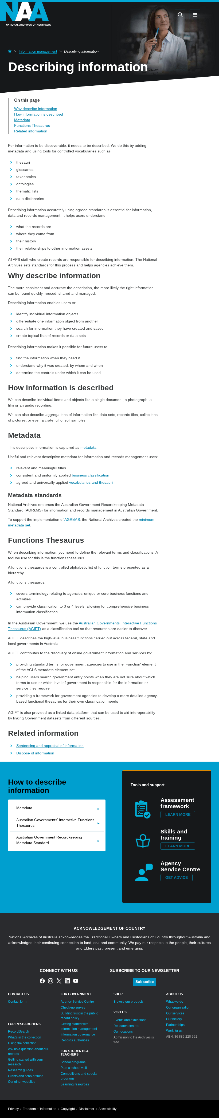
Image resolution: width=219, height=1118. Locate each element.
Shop (118, 994)
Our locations (123, 1031)
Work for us (174, 1031)
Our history (174, 1019)
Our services (175, 1013)
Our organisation (178, 1007)
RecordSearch (18, 1031)
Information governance (78, 1034)
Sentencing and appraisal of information (50, 745)
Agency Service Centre (77, 1001)
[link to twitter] (59, 981)
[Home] (25, 21)
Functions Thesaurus (32, 125)
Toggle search (180, 15)
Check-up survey (73, 1007)
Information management (38, 51)
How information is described (38, 114)
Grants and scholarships (25, 1076)
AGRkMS (72, 519)
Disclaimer (86, 1109)
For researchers (24, 1024)
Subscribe (144, 981)
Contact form (17, 1001)
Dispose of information (35, 753)
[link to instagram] (50, 981)
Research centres (126, 1026)
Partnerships (175, 1025)
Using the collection (22, 1043)
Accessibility (107, 1109)
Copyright (68, 1109)
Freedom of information (39, 1109)
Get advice (176, 877)
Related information (30, 131)
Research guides (20, 1070)
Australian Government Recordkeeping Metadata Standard (49, 840)
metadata (88, 447)
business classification (90, 475)
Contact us (18, 994)
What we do (174, 1001)
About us (174, 994)
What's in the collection (24, 1037)
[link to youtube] (75, 981)
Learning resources (75, 1084)
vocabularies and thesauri (91, 482)
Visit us (120, 1012)
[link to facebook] (42, 981)
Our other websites (21, 1082)
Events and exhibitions (130, 1020)
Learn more (177, 814)
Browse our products (128, 1001)
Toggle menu (195, 15)
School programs (73, 1062)
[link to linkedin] (67, 981)
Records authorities (75, 1040)
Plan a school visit (74, 1068)
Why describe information (35, 109)
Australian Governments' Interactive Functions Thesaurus (55, 823)
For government (76, 994)
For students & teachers (75, 1052)
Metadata (22, 120)
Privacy (13, 1109)
